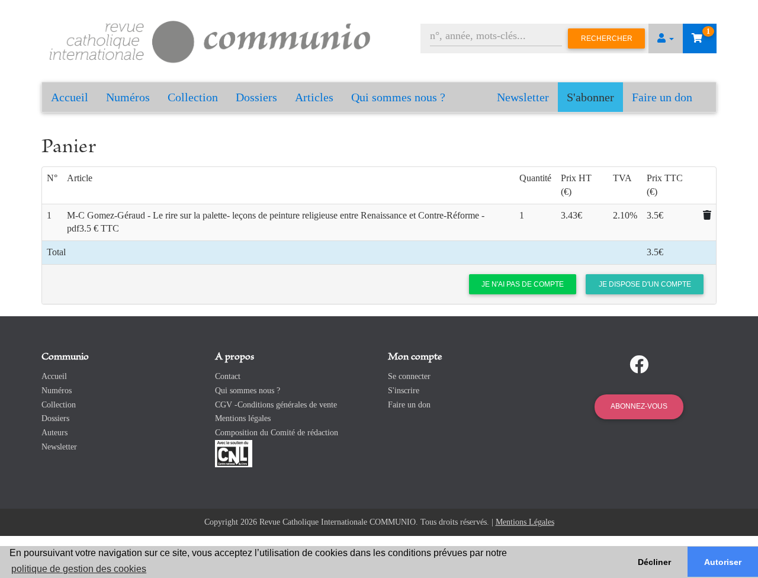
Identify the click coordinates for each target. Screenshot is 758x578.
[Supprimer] (707, 215)
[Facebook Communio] (639, 364)
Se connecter (409, 376)
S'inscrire (403, 390)
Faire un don (662, 97)
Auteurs (54, 432)
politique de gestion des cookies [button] (78, 569)
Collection (193, 97)
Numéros (128, 97)
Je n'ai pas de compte (522, 284)
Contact (227, 376)
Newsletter (523, 97)
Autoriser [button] (722, 562)
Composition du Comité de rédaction (276, 432)
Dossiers (256, 97)
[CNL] (233, 452)
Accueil (69, 97)
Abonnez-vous (639, 406)
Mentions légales (243, 418)
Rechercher (606, 38)
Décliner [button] (654, 562)
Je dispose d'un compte (645, 284)
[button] (665, 38)
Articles (314, 97)
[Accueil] (210, 40)
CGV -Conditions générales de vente (276, 404)
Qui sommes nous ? (398, 97)
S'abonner (590, 97)
